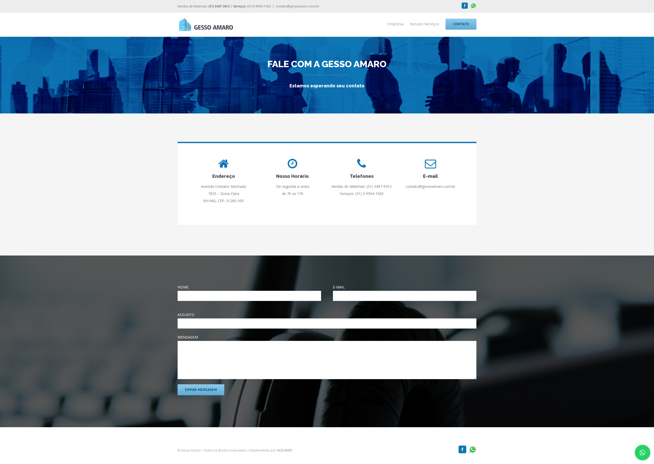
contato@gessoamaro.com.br (297, 6)
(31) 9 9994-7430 (252, 6)
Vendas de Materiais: (204, 6)
